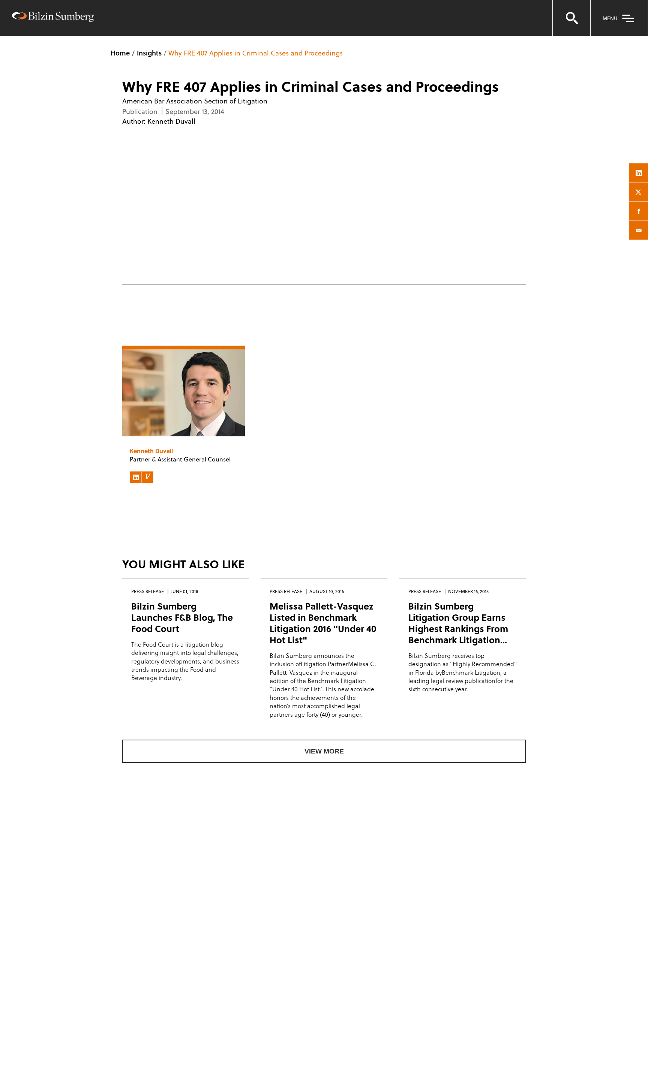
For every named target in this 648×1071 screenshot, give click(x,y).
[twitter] (638, 192)
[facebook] (638, 211)
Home (120, 53)
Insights (149, 53)
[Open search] (571, 18)
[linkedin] (638, 172)
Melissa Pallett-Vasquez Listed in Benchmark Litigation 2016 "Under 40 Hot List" (323, 622)
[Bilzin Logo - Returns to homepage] (53, 18)
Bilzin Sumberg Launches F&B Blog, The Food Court (182, 617)
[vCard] (147, 477)
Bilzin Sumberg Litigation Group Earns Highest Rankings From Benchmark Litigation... (458, 622)
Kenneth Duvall (171, 121)
